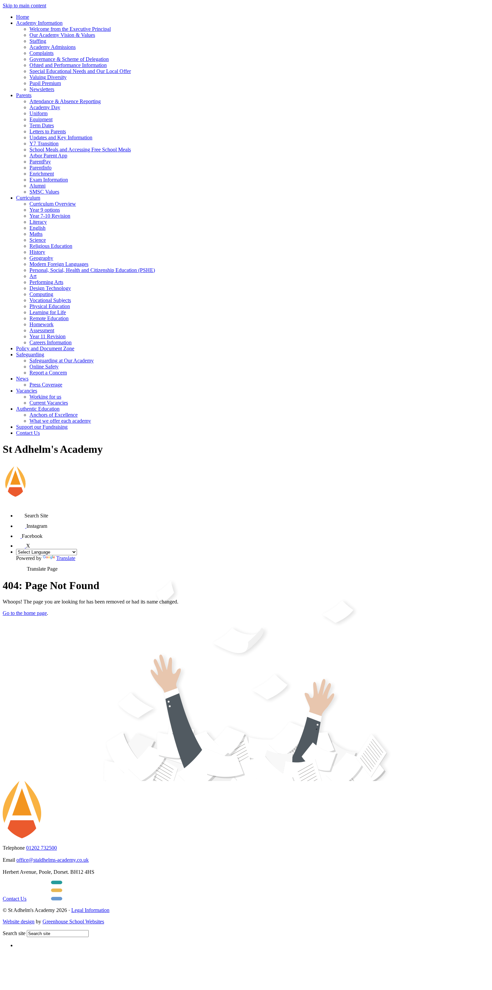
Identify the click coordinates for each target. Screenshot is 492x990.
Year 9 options (44, 210)
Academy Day (44, 107)
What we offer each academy (60, 421)
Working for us (45, 397)
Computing (41, 294)
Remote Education (49, 318)
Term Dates (41, 125)
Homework (41, 324)
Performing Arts (46, 282)
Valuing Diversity (48, 77)
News (22, 378)
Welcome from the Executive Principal (70, 29)
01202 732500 (41, 848)
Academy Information (39, 23)
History (37, 252)
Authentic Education (38, 409)
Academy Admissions (52, 47)
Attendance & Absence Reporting (65, 101)
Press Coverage (45, 384)
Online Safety (44, 366)
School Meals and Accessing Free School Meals (80, 149)
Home (22, 17)
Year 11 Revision (47, 336)
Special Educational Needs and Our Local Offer (80, 71)
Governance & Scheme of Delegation (69, 59)
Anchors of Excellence (53, 415)
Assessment (41, 330)
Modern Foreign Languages (58, 264)
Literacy (38, 222)
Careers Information (50, 342)
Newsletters (41, 89)
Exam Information (48, 180)
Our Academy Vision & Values (62, 35)
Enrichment (41, 173)
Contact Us (28, 433)
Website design (18, 921)
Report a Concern (48, 372)
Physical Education (49, 306)
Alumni (37, 186)
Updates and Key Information (60, 137)
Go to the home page (25, 613)
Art (32, 276)
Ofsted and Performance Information (68, 65)
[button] (20, 513)
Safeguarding (30, 354)
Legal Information (90, 910)
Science (37, 240)
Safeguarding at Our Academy (61, 360)
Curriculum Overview (52, 204)
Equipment (41, 119)
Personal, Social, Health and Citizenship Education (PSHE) (92, 270)
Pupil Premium (45, 83)
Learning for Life (47, 312)
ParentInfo (40, 167)
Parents (23, 95)
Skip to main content (24, 5)
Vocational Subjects (50, 300)
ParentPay (40, 161)
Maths (36, 234)
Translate (65, 558)
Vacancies (26, 391)
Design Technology (50, 288)
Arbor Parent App (48, 155)
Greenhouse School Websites (73, 921)
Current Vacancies (48, 403)
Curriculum (28, 198)
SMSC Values (44, 192)
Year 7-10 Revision (49, 216)
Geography (41, 258)
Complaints (41, 53)
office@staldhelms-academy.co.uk (52, 860)
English (37, 228)
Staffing (37, 41)
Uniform (38, 113)
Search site (14, 933)
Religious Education (50, 246)
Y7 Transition (44, 143)
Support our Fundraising (42, 427)
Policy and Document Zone (45, 348)
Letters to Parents (47, 131)
